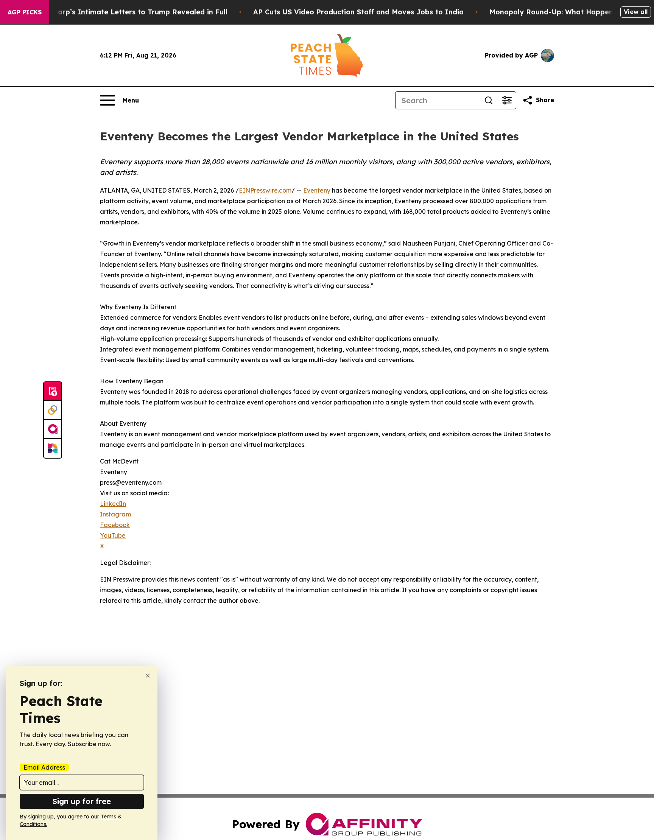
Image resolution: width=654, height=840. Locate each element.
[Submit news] (52, 391)
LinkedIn (113, 503)
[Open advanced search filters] (507, 100)
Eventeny (316, 190)
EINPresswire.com (265, 190)
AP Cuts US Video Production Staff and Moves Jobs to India (358, 12)
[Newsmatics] (52, 448)
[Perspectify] (52, 410)
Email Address (44, 767)
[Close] (147, 675)
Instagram (115, 514)
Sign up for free (82, 801)
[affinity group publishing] (52, 429)
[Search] (489, 100)
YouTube (113, 535)
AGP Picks (25, 12)
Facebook (115, 525)
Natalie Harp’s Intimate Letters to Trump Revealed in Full (126, 12)
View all (636, 12)
